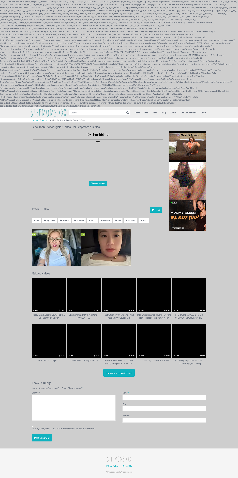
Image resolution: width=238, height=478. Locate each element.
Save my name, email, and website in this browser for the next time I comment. (63, 428)
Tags (155, 112)
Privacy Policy (112, 466)
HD (119, 220)
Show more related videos (119, 372)
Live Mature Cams (188, 112)
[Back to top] (231, 471)
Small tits (132, 220)
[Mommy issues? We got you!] (187, 215)
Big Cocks (50, 220)
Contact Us (127, 466)
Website (125, 415)
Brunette (80, 220)
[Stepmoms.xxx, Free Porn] (48, 112)
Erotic (93, 220)
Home (137, 112)
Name (125, 392)
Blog (164, 112)
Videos (44, 120)
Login (203, 112)
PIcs (146, 112)
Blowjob (65, 220)
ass (37, 220)
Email (125, 404)
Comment (36, 392)
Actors (173, 112)
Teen (145, 220)
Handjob (106, 220)
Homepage (35, 120)
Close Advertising (98, 183)
